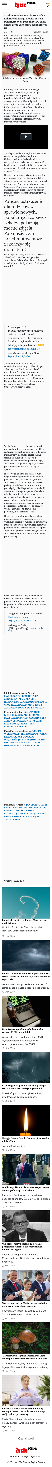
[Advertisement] (26, 295)
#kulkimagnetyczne (18, 617)
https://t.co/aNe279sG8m (22, 620)
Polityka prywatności (31, 1456)
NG (12, 32)
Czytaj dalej (26, 1438)
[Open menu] (4, 4)
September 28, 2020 (19, 356)
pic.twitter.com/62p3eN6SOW (24, 348)
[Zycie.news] (25, 5)
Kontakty (14, 1456)
